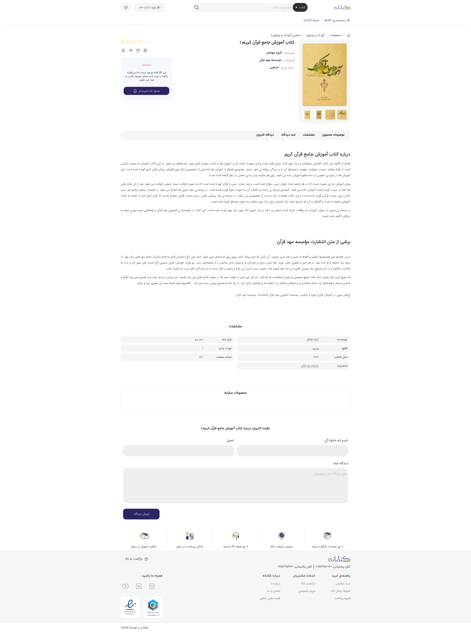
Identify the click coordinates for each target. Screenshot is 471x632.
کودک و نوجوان (315, 35)
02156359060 (285, 566)
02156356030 (323, 566)
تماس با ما (273, 591)
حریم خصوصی (306, 591)
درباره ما (275, 583)
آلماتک (125, 627)
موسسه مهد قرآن (270, 60)
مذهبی (274, 67)
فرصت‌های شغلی (270, 598)
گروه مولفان (274, 53)
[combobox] (250, 7)
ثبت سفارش (343, 583)
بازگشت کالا (308, 583)
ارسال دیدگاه (141, 514)
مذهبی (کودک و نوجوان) (286, 35)
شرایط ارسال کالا (340, 591)
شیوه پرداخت (342, 598)
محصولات (335, 35)
